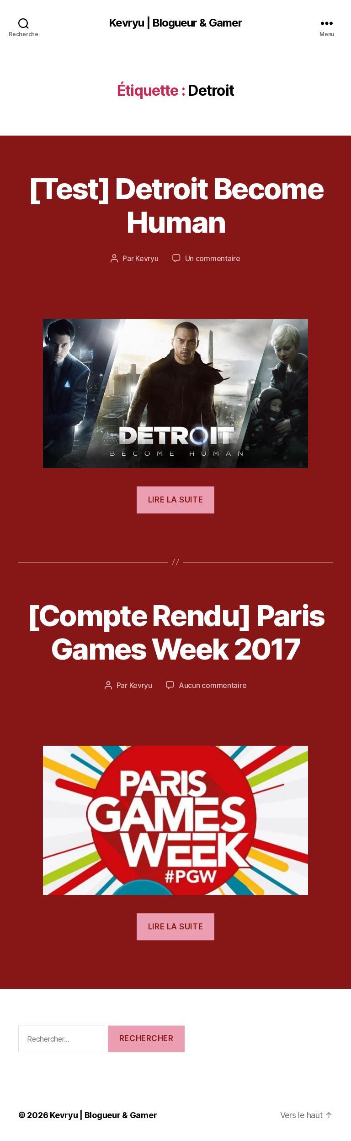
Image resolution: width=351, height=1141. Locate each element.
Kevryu (146, 258)
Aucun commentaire (212, 685)
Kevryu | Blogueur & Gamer (175, 22)
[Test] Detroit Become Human (175, 205)
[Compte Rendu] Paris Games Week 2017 (175, 632)
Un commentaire (212, 258)
